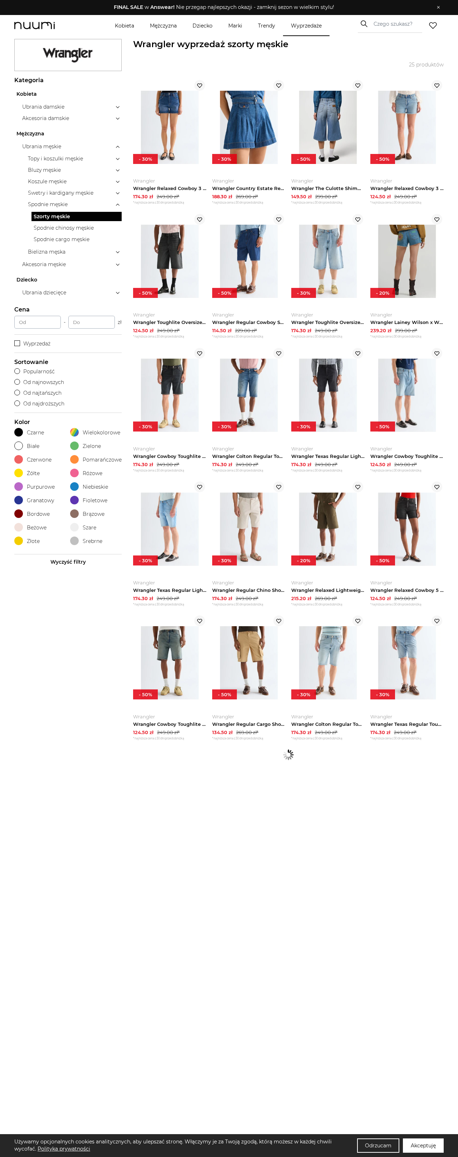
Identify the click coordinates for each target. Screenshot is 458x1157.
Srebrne (92, 541)
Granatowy (40, 500)
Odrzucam (378, 1145)
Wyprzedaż (36, 343)
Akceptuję (423, 1145)
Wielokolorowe (101, 432)
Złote (33, 541)
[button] (223, 7)
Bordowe (38, 514)
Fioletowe (95, 500)
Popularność (39, 371)
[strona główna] (46, 25)
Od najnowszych (43, 382)
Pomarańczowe (102, 460)
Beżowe (37, 527)
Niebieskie (95, 487)
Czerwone (39, 460)
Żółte (33, 473)
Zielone (92, 446)
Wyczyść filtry (68, 562)
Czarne (35, 432)
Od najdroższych (43, 403)
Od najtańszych (42, 393)
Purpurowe (41, 487)
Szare (89, 527)
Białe (33, 446)
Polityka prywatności (64, 1149)
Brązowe (93, 514)
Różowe (92, 473)
